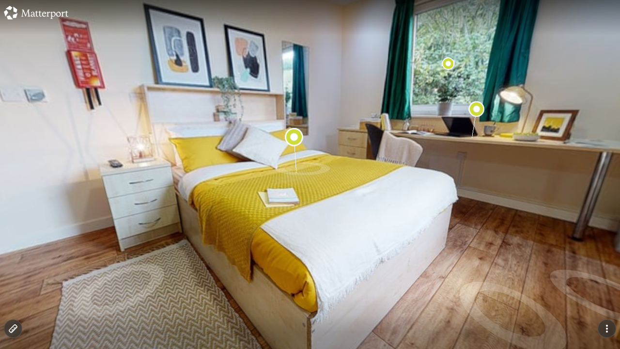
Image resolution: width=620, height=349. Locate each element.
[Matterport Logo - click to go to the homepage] (36, 12)
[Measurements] (13, 328)
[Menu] (607, 328)
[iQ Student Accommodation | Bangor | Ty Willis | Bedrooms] (310, 174)
